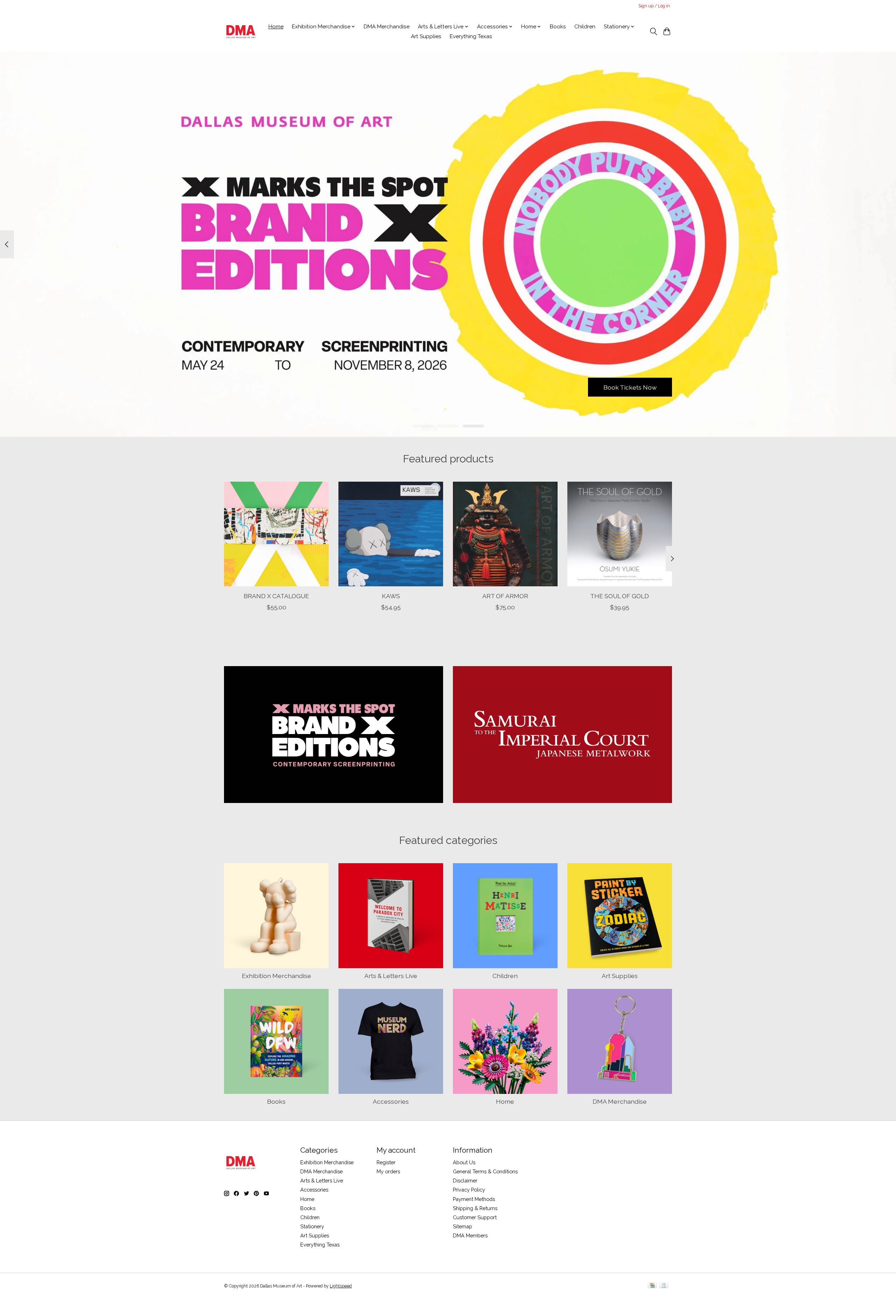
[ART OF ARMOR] (505, 534)
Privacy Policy (469, 1190)
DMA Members (470, 1235)
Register (386, 1162)
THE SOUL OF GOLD (619, 596)
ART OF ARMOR (505, 596)
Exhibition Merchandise (276, 975)
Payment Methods (474, 1199)
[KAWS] (390, 534)
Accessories (391, 1101)
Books (558, 26)
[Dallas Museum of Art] (241, 31)
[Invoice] (663, 1286)
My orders (388, 1171)
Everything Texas (471, 36)
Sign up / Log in (654, 6)
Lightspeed (341, 1286)
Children (584, 26)
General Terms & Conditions (485, 1171)
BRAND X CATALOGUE (276, 596)
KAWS (391, 596)
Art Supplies (426, 36)
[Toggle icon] (653, 31)
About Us (464, 1162)
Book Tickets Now (630, 387)
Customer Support (475, 1217)
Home (276, 26)
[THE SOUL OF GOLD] (619, 534)
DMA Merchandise (387, 26)
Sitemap (462, 1226)
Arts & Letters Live (390, 975)
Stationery (312, 1226)
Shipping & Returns (475, 1208)
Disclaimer (465, 1180)
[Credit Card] (652, 1286)
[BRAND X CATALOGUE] (276, 534)
